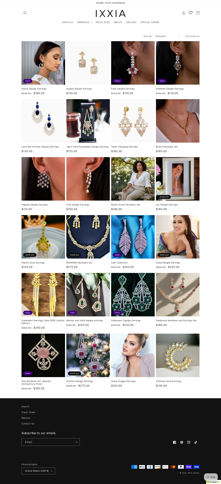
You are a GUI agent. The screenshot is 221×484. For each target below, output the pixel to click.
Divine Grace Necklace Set (125, 204)
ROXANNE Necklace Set (79, 262)
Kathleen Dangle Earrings (170, 88)
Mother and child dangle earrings (84, 320)
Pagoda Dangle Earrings (35, 204)
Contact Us (28, 423)
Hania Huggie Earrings (123, 381)
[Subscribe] (76, 442)
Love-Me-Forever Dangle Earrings (40, 146)
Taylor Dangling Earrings (124, 146)
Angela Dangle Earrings (79, 88)
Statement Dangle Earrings (126, 320)
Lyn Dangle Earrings (167, 204)
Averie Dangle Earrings (34, 88)
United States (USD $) (37, 470)
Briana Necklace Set (167, 146)
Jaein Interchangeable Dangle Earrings (87, 146)
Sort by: (148, 36)
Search (26, 406)
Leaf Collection (119, 262)
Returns (26, 417)
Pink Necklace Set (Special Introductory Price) (36, 382)
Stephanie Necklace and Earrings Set (176, 320)
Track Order (28, 412)
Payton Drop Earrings (33, 262)
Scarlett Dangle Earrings (79, 381)
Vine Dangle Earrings (77, 204)
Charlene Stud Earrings (168, 381)
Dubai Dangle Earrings (168, 262)
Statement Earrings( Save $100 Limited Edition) (43, 321)
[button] (25, 12)
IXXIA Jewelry (193, 473)
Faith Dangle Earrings (123, 88)
